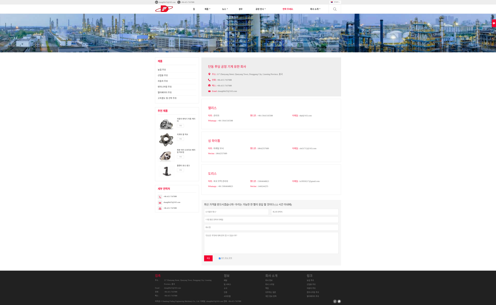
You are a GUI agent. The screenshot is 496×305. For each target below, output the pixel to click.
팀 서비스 (227, 284)
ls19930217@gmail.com (310, 181)
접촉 (158, 275)
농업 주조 (162, 70)
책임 (267, 288)
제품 (206, 9)
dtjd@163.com (306, 116)
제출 (208, 258)
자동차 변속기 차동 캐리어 (186, 120)
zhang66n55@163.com (167, 2)
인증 (225, 292)
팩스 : (157, 296)
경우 (241, 9)
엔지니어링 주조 (165, 87)
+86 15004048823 (225, 186)
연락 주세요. (288, 9)
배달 (225, 280)
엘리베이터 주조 (165, 92)
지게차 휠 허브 (182, 134)
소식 (225, 288)
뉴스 (224, 9)
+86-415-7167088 (187, 2)
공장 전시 (260, 9)
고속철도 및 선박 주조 (167, 98)
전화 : (157, 292)
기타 (180, 126)
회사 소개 (314, 9)
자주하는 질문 (270, 292)
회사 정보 (269, 280)
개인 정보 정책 (270, 296)
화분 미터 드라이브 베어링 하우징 (186, 151)
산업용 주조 (163, 75)
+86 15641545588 (225, 121)
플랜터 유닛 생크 (183, 166)
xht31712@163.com (308, 148)
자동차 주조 (163, 81)
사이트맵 (227, 296)
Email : (215, 91)
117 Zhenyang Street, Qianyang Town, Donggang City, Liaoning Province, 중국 (187, 282)
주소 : (157, 280)
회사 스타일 (269, 284)
